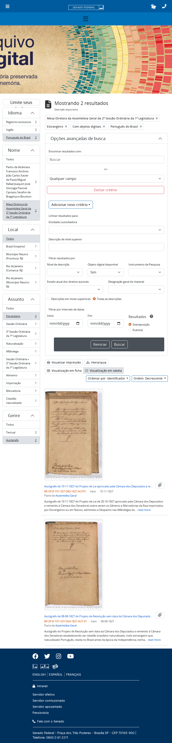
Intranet (42, 686)
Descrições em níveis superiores (71, 299)
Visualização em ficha (66, 371)
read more (144, 510)
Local (13, 229)
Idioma (15, 113)
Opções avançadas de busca (78, 138)
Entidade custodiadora (63, 222)
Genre (14, 415)
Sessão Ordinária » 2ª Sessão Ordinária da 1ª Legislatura (21, 363)
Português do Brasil (21, 138)
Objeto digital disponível (103, 264)
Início (50, 316)
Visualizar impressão (66, 362)
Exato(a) (138, 330)
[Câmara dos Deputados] (36, 666)
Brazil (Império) (21, 247)
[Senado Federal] (86, 7)
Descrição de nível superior (65, 239)
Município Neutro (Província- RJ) (21, 256)
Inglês (21, 131)
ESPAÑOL (56, 674)
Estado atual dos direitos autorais (68, 282)
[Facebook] (37, 656)
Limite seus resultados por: (21, 102)
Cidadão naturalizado (21, 401)
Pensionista (41, 712)
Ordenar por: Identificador (107, 378)
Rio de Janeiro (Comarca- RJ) (21, 268)
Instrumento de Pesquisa (144, 264)
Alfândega (21, 352)
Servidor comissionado (49, 700)
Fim (90, 316)
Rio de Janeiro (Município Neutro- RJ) (21, 282)
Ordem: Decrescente (148, 378)
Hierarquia (98, 362)
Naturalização (21, 345)
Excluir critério (105, 190)
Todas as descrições (109, 299)
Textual (21, 433)
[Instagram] (58, 656)
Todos (10, 159)
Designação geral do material (126, 282)
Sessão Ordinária (21, 325)
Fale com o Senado (50, 721)
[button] (153, 6)
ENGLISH (39, 674)
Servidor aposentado (47, 706)
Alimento (21, 376)
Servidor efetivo (44, 694)
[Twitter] (47, 656)
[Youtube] (69, 656)
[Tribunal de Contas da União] (54, 666)
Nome (14, 150)
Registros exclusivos (21, 123)
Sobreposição (141, 324)
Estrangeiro (21, 317)
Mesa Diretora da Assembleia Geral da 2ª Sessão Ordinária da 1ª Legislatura (21, 210)
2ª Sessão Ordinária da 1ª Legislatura (21, 334)
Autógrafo (21, 441)
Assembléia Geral (66, 495)
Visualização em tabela (105, 371)
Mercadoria (21, 392)
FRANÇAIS (73, 674)
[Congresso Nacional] (45, 666)
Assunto (16, 299)
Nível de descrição (58, 264)
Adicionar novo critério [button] (69, 204)
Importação (21, 384)
